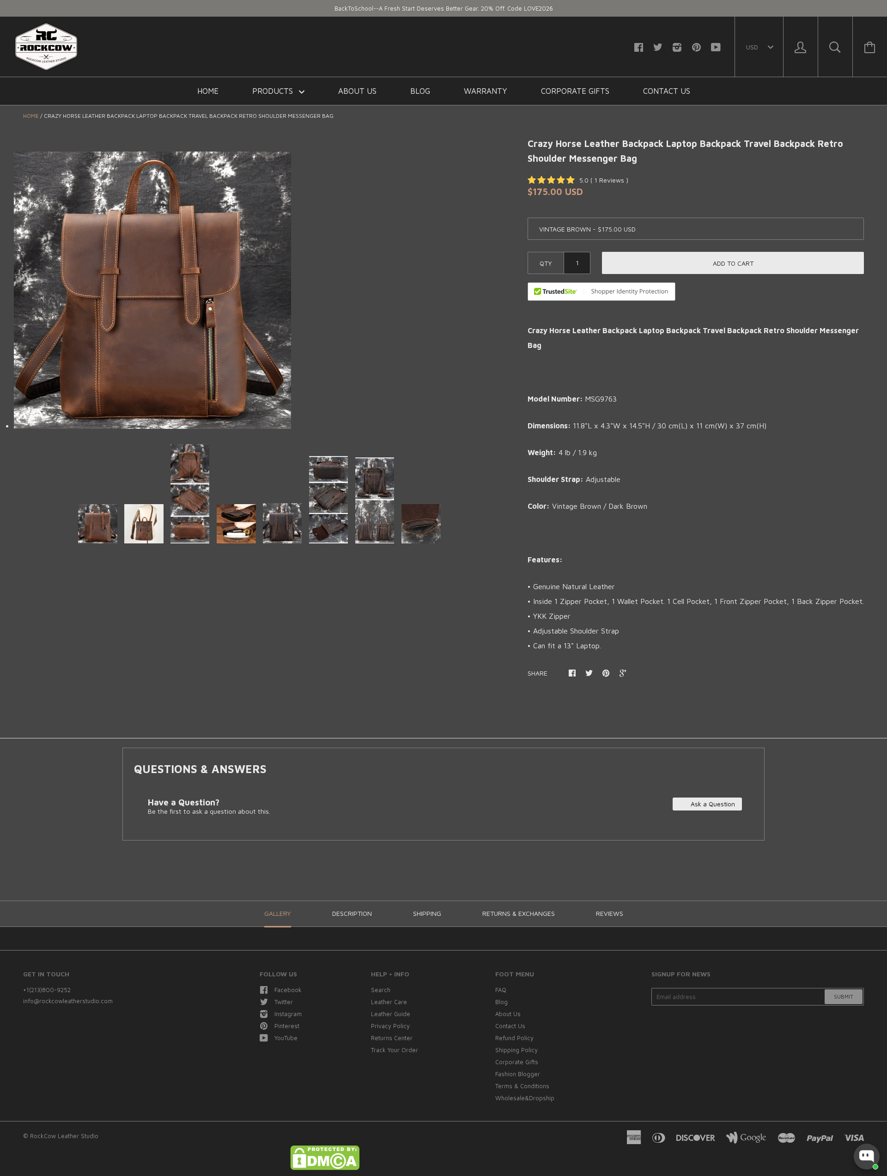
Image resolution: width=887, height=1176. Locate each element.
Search (380, 989)
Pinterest (286, 1026)
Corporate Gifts (575, 91)
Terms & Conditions (522, 1086)
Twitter (283, 1001)
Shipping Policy (516, 1050)
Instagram (288, 1014)
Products (273, 91)
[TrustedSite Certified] (601, 291)
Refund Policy (514, 1038)
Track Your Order (394, 1050)
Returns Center (392, 1038)
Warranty (485, 91)
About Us (357, 91)
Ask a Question (712, 804)
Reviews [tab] (609, 913)
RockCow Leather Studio (64, 1135)
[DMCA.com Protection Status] (324, 1167)
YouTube (286, 1038)
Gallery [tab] (277, 913)
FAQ (500, 989)
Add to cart (733, 263)
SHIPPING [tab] (427, 913)
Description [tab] (352, 913)
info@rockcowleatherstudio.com (68, 1001)
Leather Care (389, 1001)
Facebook (288, 989)
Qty (546, 263)
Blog (420, 91)
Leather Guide (390, 1014)
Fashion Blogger (517, 1074)
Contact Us (666, 91)
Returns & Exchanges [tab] (518, 913)
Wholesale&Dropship (524, 1098)
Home (208, 91)
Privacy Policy (390, 1026)
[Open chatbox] (867, 1157)
